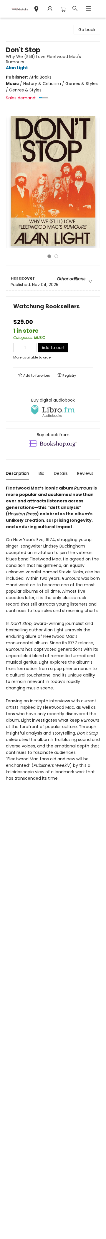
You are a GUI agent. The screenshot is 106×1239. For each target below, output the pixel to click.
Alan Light (17, 68)
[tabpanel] (53, 640)
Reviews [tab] (85, 473)
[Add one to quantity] (33, 347)
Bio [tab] (41, 473)
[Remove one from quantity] (17, 347)
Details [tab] (61, 473)
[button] (36, 10)
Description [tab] (17, 473)
